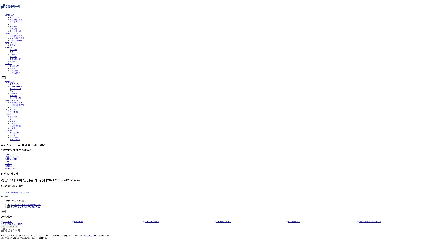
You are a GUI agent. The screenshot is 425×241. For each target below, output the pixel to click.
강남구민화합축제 (17, 38)
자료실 (12, 68)
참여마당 (8, 64)
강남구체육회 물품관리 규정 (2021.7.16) (26, 205)
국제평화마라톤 (16, 36)
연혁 (11, 24)
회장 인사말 (14, 17)
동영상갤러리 (15, 73)
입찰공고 (13, 61)
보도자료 (13, 57)
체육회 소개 (10, 15)
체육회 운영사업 (16, 40)
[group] (34, 222)
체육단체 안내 (10, 43)
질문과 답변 (14, 66)
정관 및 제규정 (15, 22)
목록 (3, 211)
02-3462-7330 (90, 236)
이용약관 (19, 224)
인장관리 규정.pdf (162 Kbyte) (17, 192)
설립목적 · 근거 (16, 20)
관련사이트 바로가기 (9, 227)
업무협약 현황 (15, 59)
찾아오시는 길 (15, 31)
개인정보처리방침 (8, 224)
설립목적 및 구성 (12, 157)
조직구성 (13, 27)
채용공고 (13, 54)
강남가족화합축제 (17, 105)
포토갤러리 (14, 71)
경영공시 (13, 29)
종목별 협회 (14, 45)
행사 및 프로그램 (12, 33)
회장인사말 (9, 154)
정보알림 (8, 47)
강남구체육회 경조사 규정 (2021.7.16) (25, 207)
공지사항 (13, 50)
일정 (11, 52)
